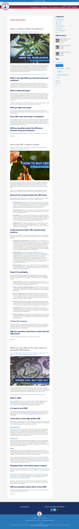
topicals (35, 475)
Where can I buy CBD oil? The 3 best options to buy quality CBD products (28, 348)
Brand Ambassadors (60, 19)
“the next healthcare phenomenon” (41, 390)
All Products (34, 7)
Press (57, 32)
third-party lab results (32, 457)
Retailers (55, 7)
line (47, 133)
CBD (11, 401)
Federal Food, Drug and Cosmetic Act (32, 254)
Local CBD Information (60, 30)
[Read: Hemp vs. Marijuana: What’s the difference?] (29, 48)
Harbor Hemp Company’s (38, 184)
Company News (59, 28)
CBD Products (28, 353)
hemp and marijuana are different (38, 74)
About (63, 7)
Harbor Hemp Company (43, 468)
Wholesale (65, 5)
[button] (1, 1)
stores (27, 149)
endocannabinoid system (15, 404)
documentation (20, 268)
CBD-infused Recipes (60, 26)
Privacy (44, 518)
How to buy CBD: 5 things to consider (24, 144)
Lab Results (44, 7)
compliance (12, 149)
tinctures (32, 475)
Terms (39, 518)
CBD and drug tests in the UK (30, 413)
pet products (42, 475)
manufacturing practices (20, 149)
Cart (76, 5)
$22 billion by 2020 (40, 391)
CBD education (29, 32)
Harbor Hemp (45, 245)
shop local (18, 429)
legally (31, 84)
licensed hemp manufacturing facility (22, 478)
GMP (38, 252)
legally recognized (41, 69)
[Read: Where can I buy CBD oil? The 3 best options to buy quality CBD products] (29, 370)
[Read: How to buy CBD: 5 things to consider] (29, 165)
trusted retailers (13, 475)
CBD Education (22, 32)
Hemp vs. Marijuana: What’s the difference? (26, 29)
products (16, 104)
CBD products (40, 147)
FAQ (50, 7)
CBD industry (36, 32)
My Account (71, 5)
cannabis (29, 66)
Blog (68, 7)
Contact (74, 7)
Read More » (13, 136)
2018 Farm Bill (25, 96)
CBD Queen (27, 454)
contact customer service (39, 458)
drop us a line (25, 491)
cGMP (45, 147)
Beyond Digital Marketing (50, 520)
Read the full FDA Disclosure (43, 525)
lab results (30, 296)
